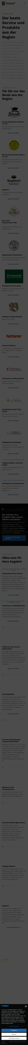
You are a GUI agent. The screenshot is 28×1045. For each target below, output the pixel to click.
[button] (26, 1006)
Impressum (24, 1041)
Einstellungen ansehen (14, 1038)
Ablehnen (14, 1034)
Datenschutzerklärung (14, 1041)
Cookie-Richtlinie (3, 1042)
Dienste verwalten (14, 1026)
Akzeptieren (14, 1030)
